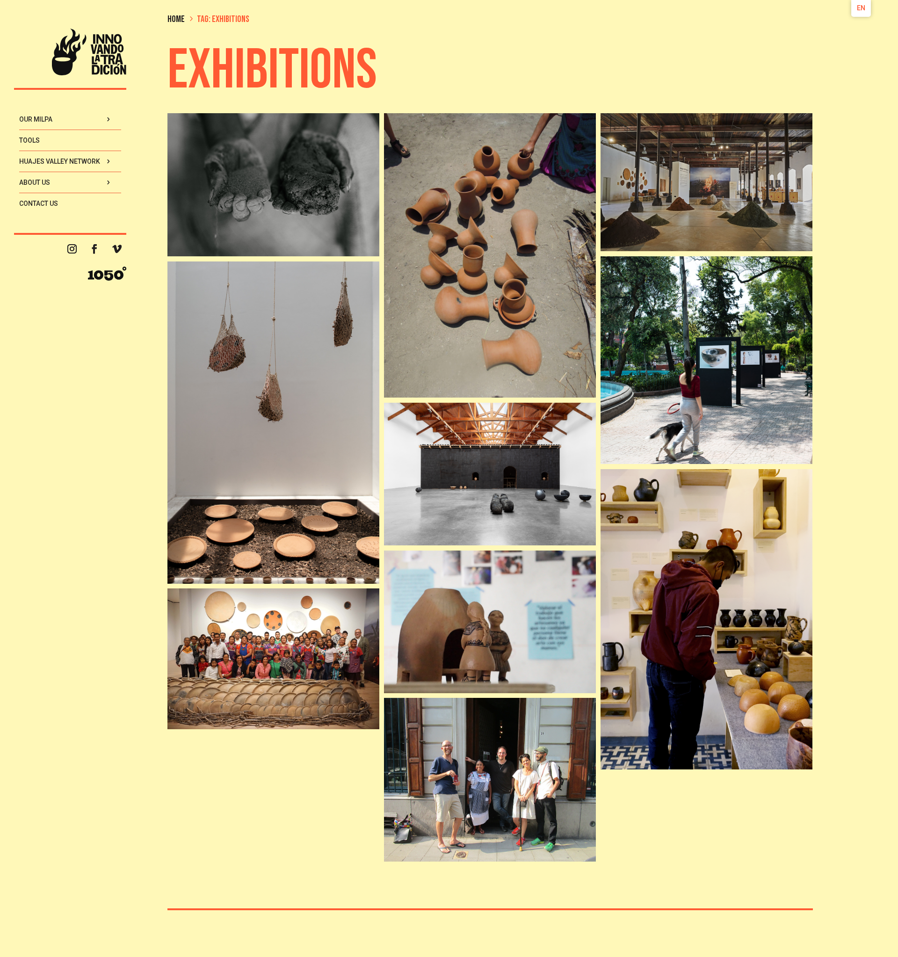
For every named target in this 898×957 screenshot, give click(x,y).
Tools (29, 140)
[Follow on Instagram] (72, 248)
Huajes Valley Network (59, 161)
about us (34, 182)
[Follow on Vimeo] (117, 248)
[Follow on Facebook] (94, 248)
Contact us (38, 203)
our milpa (35, 119)
